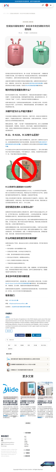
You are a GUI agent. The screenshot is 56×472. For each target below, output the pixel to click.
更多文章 (9, 331)
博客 (8, 13)
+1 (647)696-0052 (7, 439)
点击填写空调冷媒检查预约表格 (20, 307)
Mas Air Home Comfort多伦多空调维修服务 (17, 283)
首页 (4, 13)
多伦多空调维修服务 (30, 85)
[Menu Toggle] (50, 5)
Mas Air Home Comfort (26, 469)
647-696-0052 (13, 300)
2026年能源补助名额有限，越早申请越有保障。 (28, 1)
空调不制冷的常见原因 (35, 83)
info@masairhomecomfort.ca (17, 303)
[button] (20, 335)
